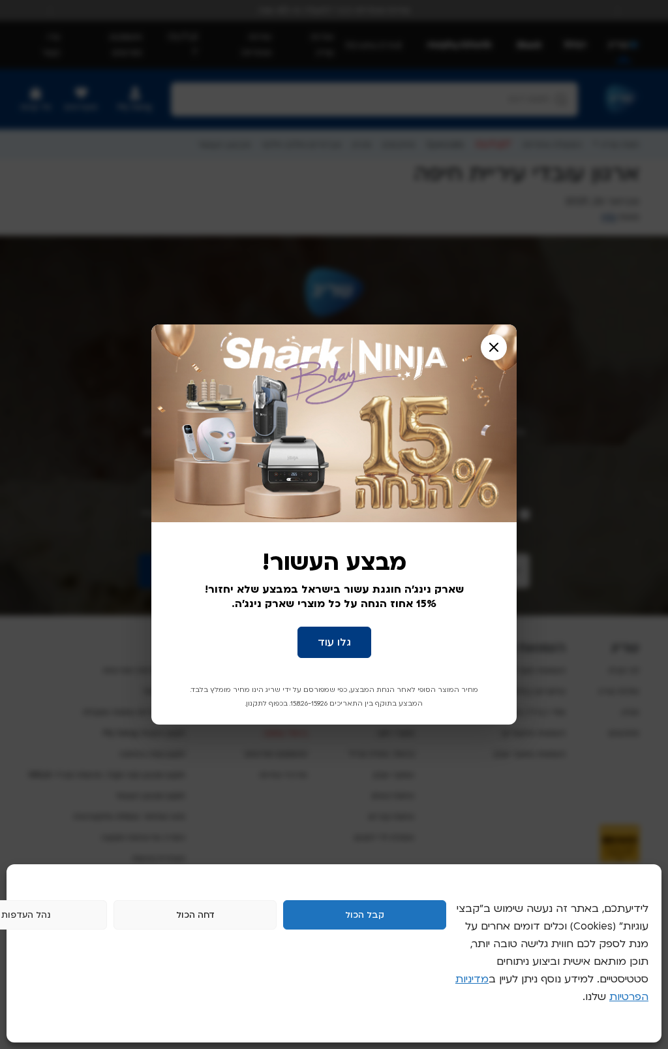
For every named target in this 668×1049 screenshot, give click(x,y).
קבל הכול (364, 915)
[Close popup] (494, 347)
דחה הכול (195, 915)
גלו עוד (334, 642)
